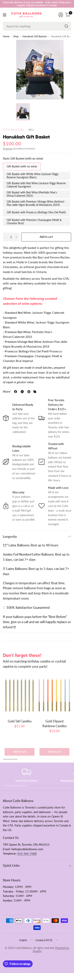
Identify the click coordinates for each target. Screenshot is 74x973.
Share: (7, 391)
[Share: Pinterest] (28, 391)
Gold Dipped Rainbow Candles (55, 723)
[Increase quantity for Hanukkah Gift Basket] (16, 237)
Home (6, 36)
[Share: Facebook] (15, 391)
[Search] (66, 26)
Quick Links (11, 865)
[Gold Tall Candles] (19, 695)
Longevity (10, 537)
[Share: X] (22, 391)
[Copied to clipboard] (34, 391)
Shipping (7, 148)
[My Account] (60, 14)
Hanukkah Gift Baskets (34, 36)
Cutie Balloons (13, 129)
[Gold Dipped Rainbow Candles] (54, 695)
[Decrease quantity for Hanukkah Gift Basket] (6, 237)
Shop (16, 36)
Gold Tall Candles (19, 721)
